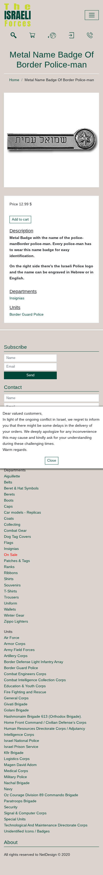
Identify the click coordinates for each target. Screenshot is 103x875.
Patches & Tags (17, 561)
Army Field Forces (19, 650)
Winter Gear (14, 615)
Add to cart (20, 219)
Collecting (12, 524)
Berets (9, 494)
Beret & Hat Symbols (21, 488)
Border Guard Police (27, 314)
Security (10, 807)
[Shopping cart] (32, 35)
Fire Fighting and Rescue (25, 692)
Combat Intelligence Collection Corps (35, 680)
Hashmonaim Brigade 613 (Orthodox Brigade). (43, 716)
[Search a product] (13, 35)
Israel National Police (21, 740)
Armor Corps (14, 644)
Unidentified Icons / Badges (27, 831)
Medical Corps (16, 771)
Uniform (10, 603)
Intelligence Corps (19, 734)
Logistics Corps (17, 759)
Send (30, 375)
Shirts (8, 579)
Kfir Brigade (14, 753)
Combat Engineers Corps (25, 674)
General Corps (16, 698)
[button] (52, 35)
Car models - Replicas (22, 512)
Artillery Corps (15, 656)
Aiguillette (12, 476)
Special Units (15, 819)
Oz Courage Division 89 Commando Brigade (41, 795)
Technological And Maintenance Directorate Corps (45, 825)
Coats (9, 518)
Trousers (11, 597)
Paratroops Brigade (20, 801)
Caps (8, 506)
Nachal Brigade (17, 783)
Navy (8, 789)
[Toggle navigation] (92, 15)
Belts (8, 482)
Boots (8, 500)
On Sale (10, 555)
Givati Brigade (15, 704)
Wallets (10, 609)
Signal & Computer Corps (25, 813)
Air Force (11, 638)
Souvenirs (12, 585)
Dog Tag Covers (17, 536)
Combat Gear (15, 530)
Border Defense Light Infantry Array (33, 662)
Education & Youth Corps (25, 686)
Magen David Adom (20, 765)
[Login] (71, 35)
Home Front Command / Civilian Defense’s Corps (45, 722)
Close (51, 460)
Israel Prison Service (21, 746)
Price (14, 204)
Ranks (9, 567)
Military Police (15, 777)
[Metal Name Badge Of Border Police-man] (51, 140)
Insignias (17, 298)
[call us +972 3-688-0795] (90, 35)
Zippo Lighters (16, 621)
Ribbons (11, 573)
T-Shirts (10, 591)
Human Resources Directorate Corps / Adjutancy (44, 728)
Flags (8, 542)
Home (14, 80)
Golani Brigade (16, 710)
